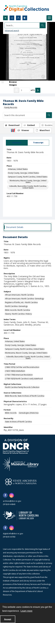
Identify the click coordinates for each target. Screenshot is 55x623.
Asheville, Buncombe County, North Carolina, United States (28, 187)
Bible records (10, 413)
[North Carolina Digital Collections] (26, 7)
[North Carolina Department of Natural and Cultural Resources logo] (16, 446)
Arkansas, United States (18, 169)
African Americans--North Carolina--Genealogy (24, 298)
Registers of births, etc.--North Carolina (21, 302)
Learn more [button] (26, 611)
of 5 (33, 90)
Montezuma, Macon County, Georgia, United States (28, 181)
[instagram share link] (11, 495)
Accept (7, 619)
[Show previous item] (16, 90)
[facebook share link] (5, 495)
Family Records (10, 107)
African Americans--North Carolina (19, 295)
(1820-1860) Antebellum (15, 371)
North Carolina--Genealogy (16, 306)
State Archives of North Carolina (18, 421)
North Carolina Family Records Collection (22, 387)
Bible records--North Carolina (17, 310)
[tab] (17, 142)
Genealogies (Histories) (28, 413)
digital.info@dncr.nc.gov (13, 533)
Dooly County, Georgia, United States (23, 173)
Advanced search (12, 30)
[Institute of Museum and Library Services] (21, 464)
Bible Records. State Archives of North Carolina (24, 396)
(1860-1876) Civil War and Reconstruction (22, 367)
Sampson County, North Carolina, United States (27, 176)
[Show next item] (37, 90)
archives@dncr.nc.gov (12, 501)
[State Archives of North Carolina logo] (21, 482)
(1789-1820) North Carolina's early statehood (24, 378)
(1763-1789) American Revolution (19, 375)
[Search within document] (49, 115)
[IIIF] (13, 130)
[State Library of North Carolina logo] (21, 515)
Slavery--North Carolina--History (18, 314)
